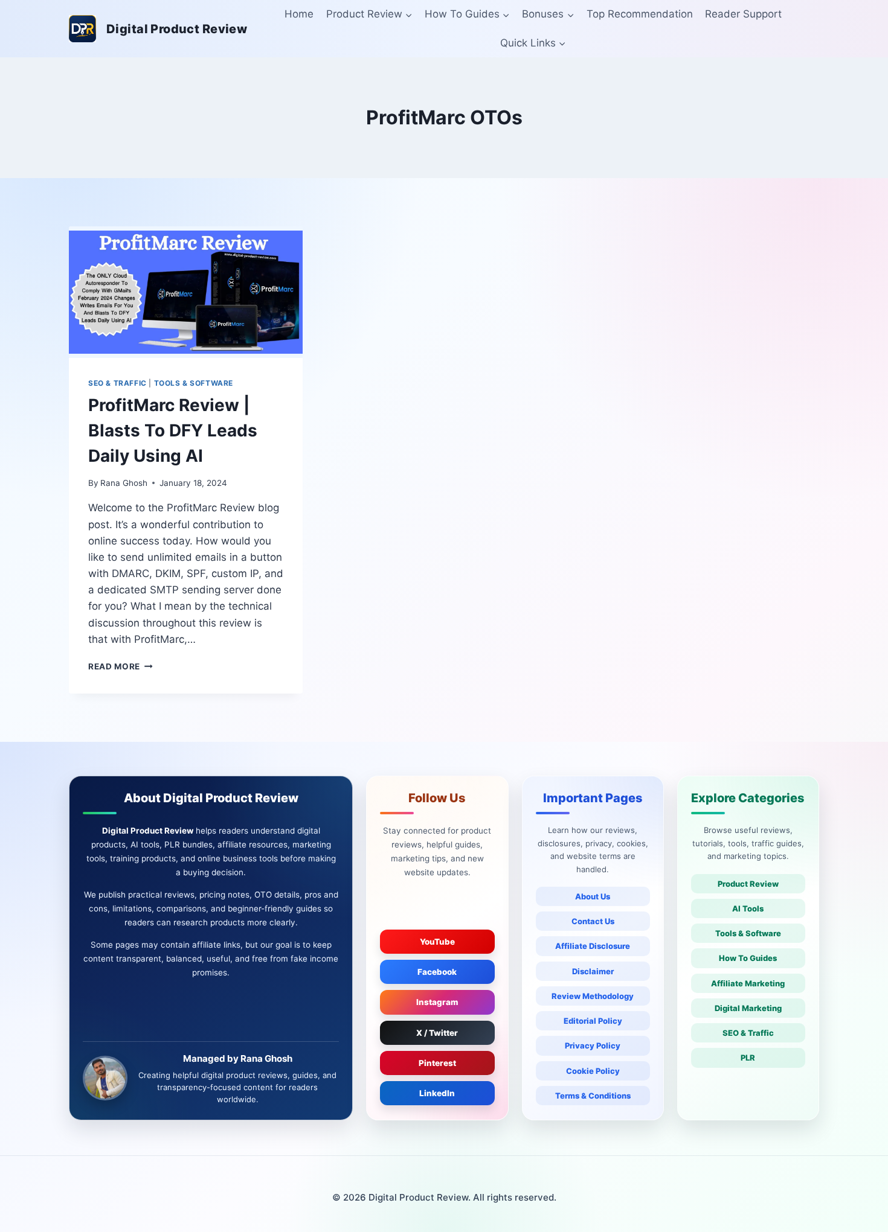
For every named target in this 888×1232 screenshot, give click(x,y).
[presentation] (186, 292)
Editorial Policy (593, 1021)
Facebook (437, 972)
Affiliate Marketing (748, 983)
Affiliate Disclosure (592, 946)
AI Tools (748, 908)
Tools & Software (748, 933)
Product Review (748, 884)
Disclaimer (593, 971)
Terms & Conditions (593, 1095)
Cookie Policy (593, 1071)
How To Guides (748, 958)
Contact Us (592, 921)
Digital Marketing (748, 1008)
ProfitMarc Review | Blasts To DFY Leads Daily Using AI (172, 430)
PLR (748, 1057)
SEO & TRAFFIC (117, 383)
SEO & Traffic (748, 1033)
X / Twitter (437, 1033)
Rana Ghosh (123, 483)
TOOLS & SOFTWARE (194, 383)
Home (299, 14)
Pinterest (437, 1063)
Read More (120, 666)
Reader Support (743, 14)
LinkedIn (437, 1093)
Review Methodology (593, 996)
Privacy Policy (592, 1045)
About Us (592, 896)
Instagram (437, 1002)
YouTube (437, 941)
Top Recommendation (640, 14)
